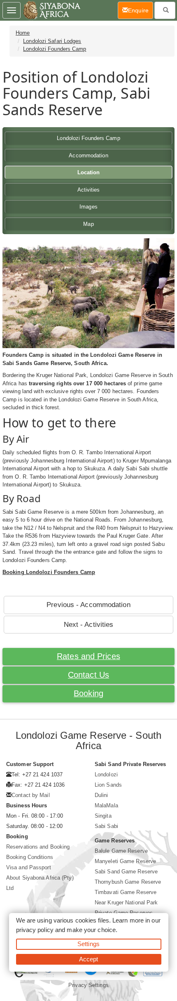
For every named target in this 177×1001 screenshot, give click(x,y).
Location (88, 172)
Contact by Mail (31, 795)
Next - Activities (89, 625)
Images (88, 207)
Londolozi (106, 774)
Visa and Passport (28, 867)
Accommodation (88, 155)
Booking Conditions (29, 857)
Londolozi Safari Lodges (52, 41)
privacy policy (35, 929)
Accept (88, 959)
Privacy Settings (88, 985)
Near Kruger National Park (126, 902)
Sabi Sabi (106, 826)
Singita (103, 816)
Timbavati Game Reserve (125, 892)
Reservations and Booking (38, 847)
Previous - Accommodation (88, 605)
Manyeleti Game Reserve (125, 861)
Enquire (140, 10)
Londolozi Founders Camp (54, 49)
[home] (51, 10)
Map (88, 224)
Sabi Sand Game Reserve (126, 871)
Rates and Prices (88, 656)
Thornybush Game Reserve (128, 882)
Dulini (101, 795)
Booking (88, 693)
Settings (88, 943)
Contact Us (88, 674)
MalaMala (106, 805)
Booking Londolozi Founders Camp (48, 572)
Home (23, 33)
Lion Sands (108, 785)
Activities (88, 190)
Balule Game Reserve (121, 851)
